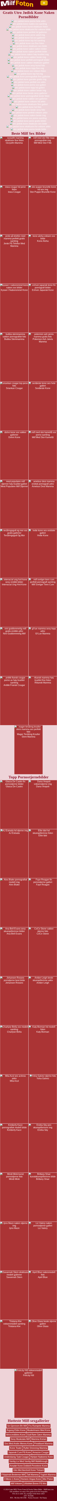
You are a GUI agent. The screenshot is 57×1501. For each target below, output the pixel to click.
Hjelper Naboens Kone (41, 1457)
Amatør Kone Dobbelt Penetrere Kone (28, 1466)
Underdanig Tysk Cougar (16, 1457)
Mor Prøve (48, 1479)
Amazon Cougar (41, 1452)
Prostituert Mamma (43, 1443)
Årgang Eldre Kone (16, 1430)
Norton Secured (33, 1498)
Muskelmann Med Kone (38, 1430)
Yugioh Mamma (48, 1474)
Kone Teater (16, 1448)
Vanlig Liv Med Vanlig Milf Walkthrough (28, 1461)
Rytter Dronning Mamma (35, 1448)
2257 (25, 1496)
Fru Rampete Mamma (39, 1426)
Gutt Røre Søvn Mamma (39, 1434)
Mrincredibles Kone (15, 1434)
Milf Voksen (16, 1483)
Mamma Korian (38, 1439)
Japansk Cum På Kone (19, 1452)
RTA (11, 1498)
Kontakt (30, 1496)
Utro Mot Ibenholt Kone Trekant (28, 1470)
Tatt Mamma (33, 1474)
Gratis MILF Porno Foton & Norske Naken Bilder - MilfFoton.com (31, 1489)
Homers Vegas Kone (31, 1479)
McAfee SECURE (20, 1498)
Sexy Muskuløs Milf (20, 1439)
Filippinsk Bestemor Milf (13, 1474)
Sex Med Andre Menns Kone (18, 1443)
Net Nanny (43, 1498)
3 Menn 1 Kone (11, 1479)
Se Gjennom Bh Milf (17, 1426)
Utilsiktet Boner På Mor (35, 1483)
